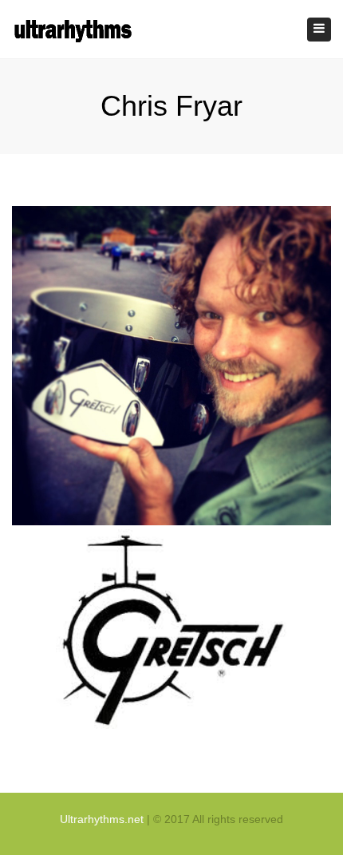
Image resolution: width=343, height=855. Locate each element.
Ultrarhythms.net (102, 819)
